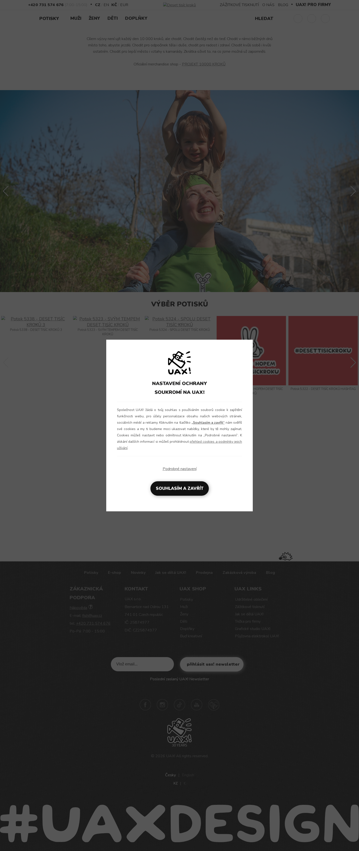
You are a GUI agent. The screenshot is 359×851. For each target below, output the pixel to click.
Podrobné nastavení (180, 469)
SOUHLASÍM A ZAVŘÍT (179, 488)
